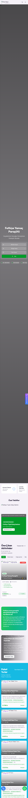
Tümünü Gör (20, 545)
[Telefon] (3, 788)
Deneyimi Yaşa (9, 656)
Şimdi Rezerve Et (8, 529)
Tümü (3, 557)
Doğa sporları (19, 557)
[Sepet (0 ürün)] (22, 2)
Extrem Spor (10, 557)
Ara (15, 256)
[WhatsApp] (24, 788)
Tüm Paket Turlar (19, 669)
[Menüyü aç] (25, 2)
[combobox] (14, 244)
